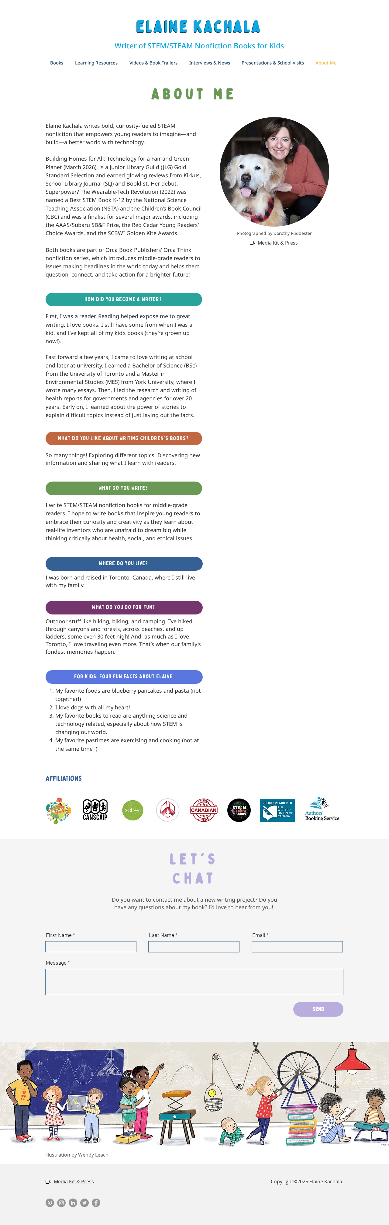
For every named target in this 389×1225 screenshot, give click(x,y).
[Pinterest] (50, 1203)
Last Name (161, 935)
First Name (59, 935)
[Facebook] (96, 1203)
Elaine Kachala (200, 26)
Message (56, 963)
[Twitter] (84, 1203)
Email (258, 935)
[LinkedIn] (73, 1203)
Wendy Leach (93, 1154)
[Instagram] (61, 1203)
